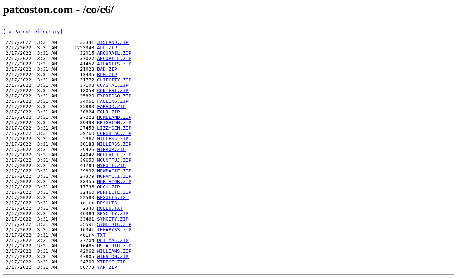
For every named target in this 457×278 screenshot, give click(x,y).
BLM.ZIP (107, 74)
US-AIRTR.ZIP (114, 245)
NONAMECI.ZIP (114, 176)
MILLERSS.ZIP (114, 144)
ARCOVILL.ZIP (114, 58)
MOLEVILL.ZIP (114, 154)
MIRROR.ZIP (111, 149)
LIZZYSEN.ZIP (114, 128)
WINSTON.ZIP (113, 256)
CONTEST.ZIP (113, 90)
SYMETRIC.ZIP (114, 224)
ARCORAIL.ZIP (114, 53)
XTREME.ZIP (111, 261)
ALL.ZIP (107, 47)
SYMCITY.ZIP (113, 219)
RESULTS (107, 203)
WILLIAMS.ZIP (114, 251)
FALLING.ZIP (113, 101)
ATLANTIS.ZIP (114, 63)
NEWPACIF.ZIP (114, 170)
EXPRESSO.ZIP (114, 95)
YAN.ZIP (107, 267)
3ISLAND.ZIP (113, 42)
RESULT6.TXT (113, 197)
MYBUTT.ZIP (111, 165)
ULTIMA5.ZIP (113, 240)
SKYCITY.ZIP (113, 213)
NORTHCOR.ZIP (114, 181)
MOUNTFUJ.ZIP (114, 160)
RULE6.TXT (110, 208)
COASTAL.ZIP (113, 85)
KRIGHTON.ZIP (114, 122)
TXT (101, 235)
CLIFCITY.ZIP (114, 79)
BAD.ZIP (107, 69)
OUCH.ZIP (108, 186)
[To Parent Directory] (33, 31)
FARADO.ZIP (111, 106)
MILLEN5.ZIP (113, 138)
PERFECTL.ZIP (114, 192)
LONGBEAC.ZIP (114, 133)
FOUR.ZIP (108, 112)
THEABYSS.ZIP (114, 229)
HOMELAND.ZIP (114, 117)
